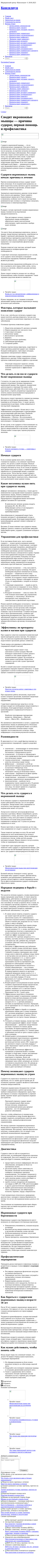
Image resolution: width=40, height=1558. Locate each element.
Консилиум (9, 8)
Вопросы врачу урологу (18, 28)
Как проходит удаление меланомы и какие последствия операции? (20, 1525)
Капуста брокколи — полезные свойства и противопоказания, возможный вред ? (16, 1506)
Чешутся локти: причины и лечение (14, 1484)
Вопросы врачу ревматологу (19, 54)
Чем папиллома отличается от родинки (19, 1552)
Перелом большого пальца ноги (12, 1495)
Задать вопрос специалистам (19, 26)
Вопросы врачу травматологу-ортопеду (23, 50)
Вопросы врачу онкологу (18, 47)
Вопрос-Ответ (10, 24)
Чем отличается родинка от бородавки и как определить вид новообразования (21, 1540)
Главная (8, 16)
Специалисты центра (13, 22)
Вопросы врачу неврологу (19, 39)
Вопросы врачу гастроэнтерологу (21, 35)
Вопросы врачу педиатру (18, 41)
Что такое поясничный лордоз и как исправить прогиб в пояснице (22, 1451)
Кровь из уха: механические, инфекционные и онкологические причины (22, 295)
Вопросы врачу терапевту (18, 52)
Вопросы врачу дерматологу (19, 33)
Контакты (8, 56)
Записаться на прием (12, 20)
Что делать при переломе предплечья (22, 1436)
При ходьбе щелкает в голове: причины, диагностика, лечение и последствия (15, 1513)
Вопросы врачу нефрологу (19, 37)
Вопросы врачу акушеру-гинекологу (22, 43)
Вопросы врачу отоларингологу (21, 49)
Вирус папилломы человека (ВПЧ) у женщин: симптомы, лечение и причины (22, 1532)
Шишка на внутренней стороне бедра (14, 1499)
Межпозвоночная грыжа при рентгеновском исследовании (20, 1404)
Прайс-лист (9, 18)
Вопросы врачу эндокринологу (20, 45)
